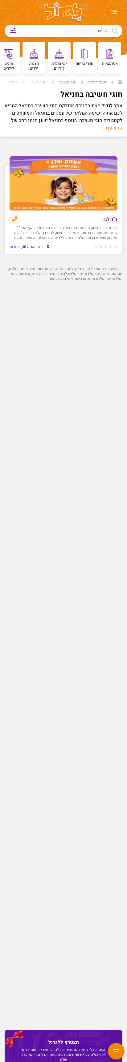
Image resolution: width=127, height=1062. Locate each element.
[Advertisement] (62, 563)
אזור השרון (38, 82)
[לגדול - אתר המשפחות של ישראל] (63, 12)
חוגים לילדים (97, 82)
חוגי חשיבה (67, 82)
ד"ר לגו (110, 219)
